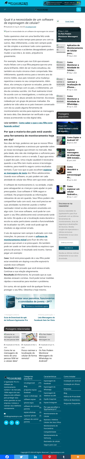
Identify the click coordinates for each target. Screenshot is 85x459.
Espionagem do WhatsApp (49, 388)
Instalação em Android (72, 381)
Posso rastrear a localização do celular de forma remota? (29, 354)
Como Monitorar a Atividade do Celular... (73, 66)
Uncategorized (30, 27)
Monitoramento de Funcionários (51, 427)
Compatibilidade (50, 432)
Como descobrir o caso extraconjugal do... (74, 172)
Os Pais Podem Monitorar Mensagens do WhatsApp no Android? (46, 355)
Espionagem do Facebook (49, 382)
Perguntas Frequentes (72, 403)
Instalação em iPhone (72, 384)
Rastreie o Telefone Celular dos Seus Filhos (52, 421)
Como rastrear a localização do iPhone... (74, 83)
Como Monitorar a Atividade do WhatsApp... (73, 100)
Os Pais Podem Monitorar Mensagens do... (68, 36)
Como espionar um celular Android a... (73, 190)
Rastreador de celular (52, 441)
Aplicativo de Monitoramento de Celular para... (75, 49)
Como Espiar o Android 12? (74, 138)
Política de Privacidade (72, 396)
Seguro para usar (50, 445)
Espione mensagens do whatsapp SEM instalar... (74, 153)
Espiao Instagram (50, 402)
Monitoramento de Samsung (51, 436)
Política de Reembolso (72, 400)
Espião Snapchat (50, 399)
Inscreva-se (69, 248)
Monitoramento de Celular (51, 415)
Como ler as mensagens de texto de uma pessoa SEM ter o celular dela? (11, 355)
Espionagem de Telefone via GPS (50, 394)
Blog (65, 393)
